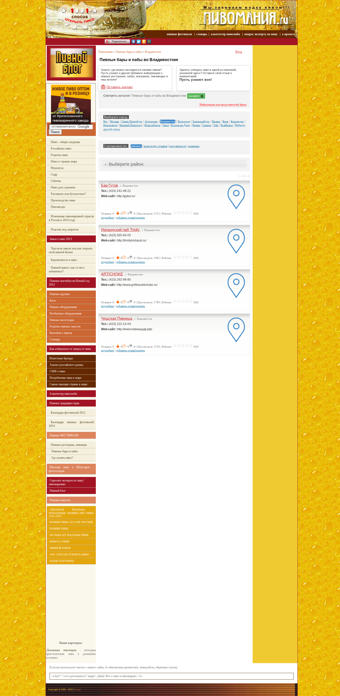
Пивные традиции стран (64, 403)
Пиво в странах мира (64, 161)
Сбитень (56, 181)
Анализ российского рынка (66, 365)
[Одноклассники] (144, 41)
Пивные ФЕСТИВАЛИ (64, 435)
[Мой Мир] (149, 41)
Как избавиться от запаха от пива (70, 349)
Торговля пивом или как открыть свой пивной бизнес (70, 250)
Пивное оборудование (63, 307)
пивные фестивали (180, 34)
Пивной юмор (60, 547)
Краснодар (237, 121)
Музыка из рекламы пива (69, 535)
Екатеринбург (201, 121)
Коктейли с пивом (61, 333)
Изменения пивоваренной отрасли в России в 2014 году (71, 218)
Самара (206, 125)
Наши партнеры (62, 560)
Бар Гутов (109, 185)
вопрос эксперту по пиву (261, 34)
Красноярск (110, 125)
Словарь (55, 339)
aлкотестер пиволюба (225, 34)
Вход (238, 52)
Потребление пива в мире (65, 378)
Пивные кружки (60, 294)
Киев (225, 121)
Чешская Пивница (116, 318)
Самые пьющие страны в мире (68, 384)
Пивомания (105, 52)
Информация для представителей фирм (223, 104)
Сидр (54, 174)
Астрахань (151, 121)
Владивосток (153, 52)
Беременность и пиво (64, 260)
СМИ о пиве (57, 371)
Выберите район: (126, 164)
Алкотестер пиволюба (63, 393)
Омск (166, 125)
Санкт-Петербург (131, 121)
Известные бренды (61, 358)
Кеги (53, 300)
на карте (194, 95)
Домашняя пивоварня (61, 650)
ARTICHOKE (112, 274)
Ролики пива (59, 528)
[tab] (174, 164)
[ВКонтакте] (133, 41)
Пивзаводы (58, 207)
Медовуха (57, 168)
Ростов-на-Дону (180, 125)
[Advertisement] (68, 599)
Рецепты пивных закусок (65, 326)
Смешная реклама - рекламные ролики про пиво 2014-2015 (71, 513)
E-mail (77, 689)
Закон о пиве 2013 (61, 239)
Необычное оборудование (66, 313)
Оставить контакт (120, 87)
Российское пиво (61, 148)
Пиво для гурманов (63, 187)
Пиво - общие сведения (65, 142)
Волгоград (184, 121)
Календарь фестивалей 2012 (68, 412)
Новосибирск (152, 125)
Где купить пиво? (62, 458)
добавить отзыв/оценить (130, 217)
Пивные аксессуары (62, 320)
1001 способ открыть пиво (69, 554)
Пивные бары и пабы (64, 451)
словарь (201, 34)
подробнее (107, 217)
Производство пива (63, 200)
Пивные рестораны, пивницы (69, 445)
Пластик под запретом (65, 229)
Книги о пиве (60, 541)
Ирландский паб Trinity (120, 230)
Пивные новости (60, 500)
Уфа (215, 125)
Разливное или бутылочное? (68, 194)
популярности (177, 146)
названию (193, 146)
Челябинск (226, 125)
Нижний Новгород (130, 125)
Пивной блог (58, 490)
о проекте (288, 34)
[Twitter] (138, 41)
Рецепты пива (59, 155)
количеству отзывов (155, 146)
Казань (216, 121)
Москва (114, 121)
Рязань (196, 125)
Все (105, 121)
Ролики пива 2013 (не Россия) (71, 522)
